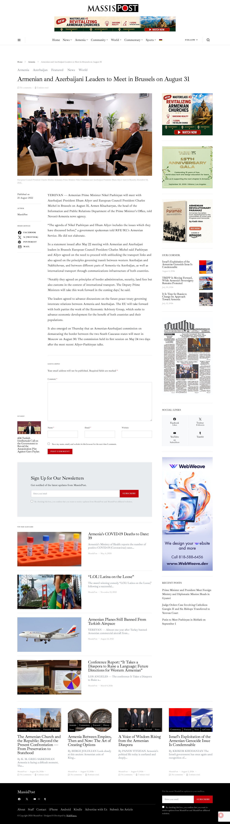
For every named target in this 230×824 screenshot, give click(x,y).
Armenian (23, 729)
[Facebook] (19, 799)
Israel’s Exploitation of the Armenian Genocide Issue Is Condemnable (177, 264)
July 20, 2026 (167, 287)
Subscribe (129, 493)
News (66, 40)
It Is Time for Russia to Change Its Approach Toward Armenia (174, 296)
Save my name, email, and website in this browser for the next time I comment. (84, 444)
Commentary (132, 40)
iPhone (53, 809)
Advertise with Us (96, 809)
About (21, 809)
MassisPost (22, 214)
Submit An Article (121, 809)
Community (98, 40)
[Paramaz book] (187, 220)
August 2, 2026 (168, 271)
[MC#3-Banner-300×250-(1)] (187, 114)
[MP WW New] (187, 513)
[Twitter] (26, 799)
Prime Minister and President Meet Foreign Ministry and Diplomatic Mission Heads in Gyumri (186, 594)
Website (125, 427)
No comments (25, 87)
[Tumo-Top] (115, 23)
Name (51, 427)
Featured (57, 70)
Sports (150, 40)
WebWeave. (71, 815)
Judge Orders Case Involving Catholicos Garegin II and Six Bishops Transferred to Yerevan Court (186, 609)
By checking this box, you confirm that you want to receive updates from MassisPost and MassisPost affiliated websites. (83, 501)
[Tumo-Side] (187, 167)
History (106, 725)
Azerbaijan (40, 70)
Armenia (80, 40)
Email (88, 427)
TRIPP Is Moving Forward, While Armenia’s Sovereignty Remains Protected (177, 280)
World (115, 40)
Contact (41, 809)
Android (65, 809)
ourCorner (206, 729)
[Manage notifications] (221, 815)
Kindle (78, 809)
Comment (52, 379)
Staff (31, 809)
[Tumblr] (44, 799)
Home (56, 40)
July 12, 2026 (167, 303)
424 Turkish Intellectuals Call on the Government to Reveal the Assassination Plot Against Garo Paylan (28, 444)
